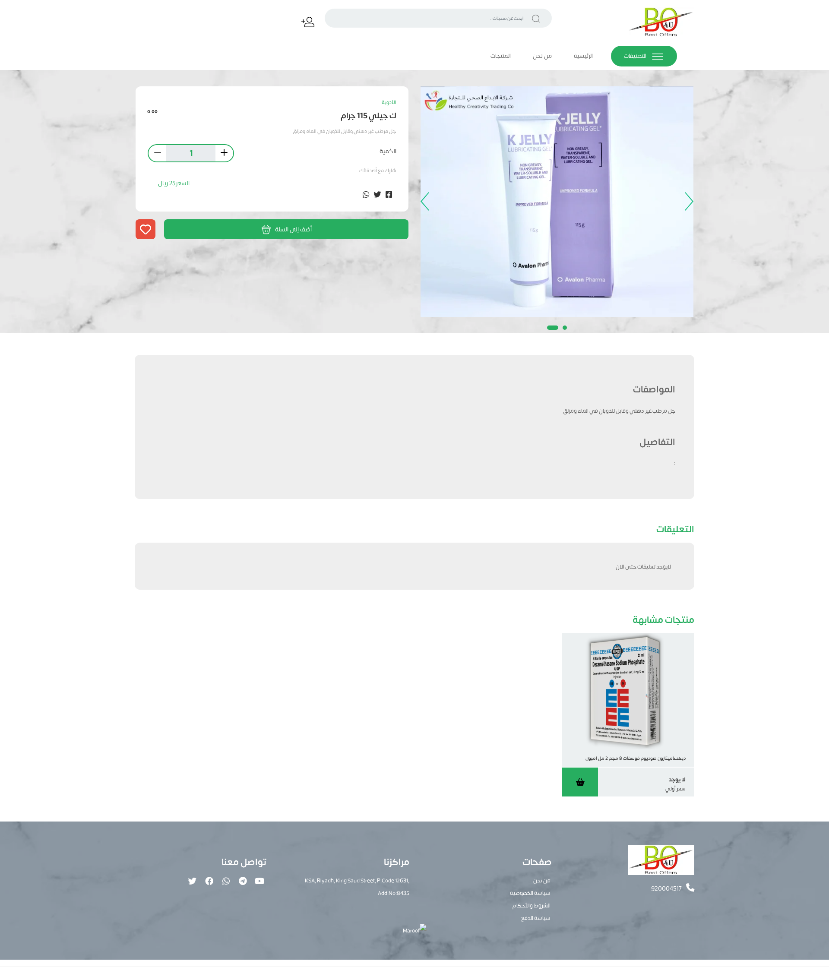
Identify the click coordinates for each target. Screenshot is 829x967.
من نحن (542, 56)
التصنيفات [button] (636, 56)
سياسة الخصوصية (530, 892)
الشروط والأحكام (532, 905)
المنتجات (500, 56)
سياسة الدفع (536, 918)
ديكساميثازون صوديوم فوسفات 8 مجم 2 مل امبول (635, 758)
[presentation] (686, 201)
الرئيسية (583, 56)
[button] (565, 327)
